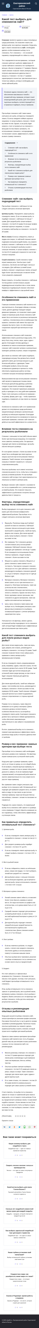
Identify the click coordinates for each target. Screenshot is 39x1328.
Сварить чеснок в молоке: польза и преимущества (19, 1166)
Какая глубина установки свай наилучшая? (19, 1253)
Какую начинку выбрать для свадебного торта (19, 1145)
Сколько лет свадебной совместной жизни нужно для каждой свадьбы (19, 1210)
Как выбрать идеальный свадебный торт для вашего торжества (19, 1232)
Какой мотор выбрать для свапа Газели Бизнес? (19, 1188)
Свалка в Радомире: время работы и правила (19, 1297)
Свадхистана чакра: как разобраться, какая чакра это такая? (19, 1275)
